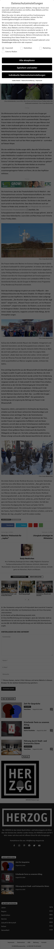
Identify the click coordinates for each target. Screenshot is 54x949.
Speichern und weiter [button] (27, 67)
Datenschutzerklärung (10, 40)
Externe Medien (11, 52)
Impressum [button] (39, 80)
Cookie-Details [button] (16, 80)
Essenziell (9, 48)
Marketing (46, 48)
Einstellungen (7, 42)
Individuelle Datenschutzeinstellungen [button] (27, 75)
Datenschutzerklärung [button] (28, 80)
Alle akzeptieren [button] (27, 60)
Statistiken (28, 48)
